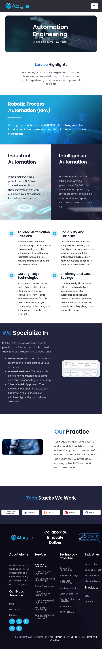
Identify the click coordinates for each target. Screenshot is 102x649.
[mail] (12, 628)
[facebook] (12, 621)
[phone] (19, 628)
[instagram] (19, 621)
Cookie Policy (77, 636)
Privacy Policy (62, 636)
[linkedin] (26, 621)
